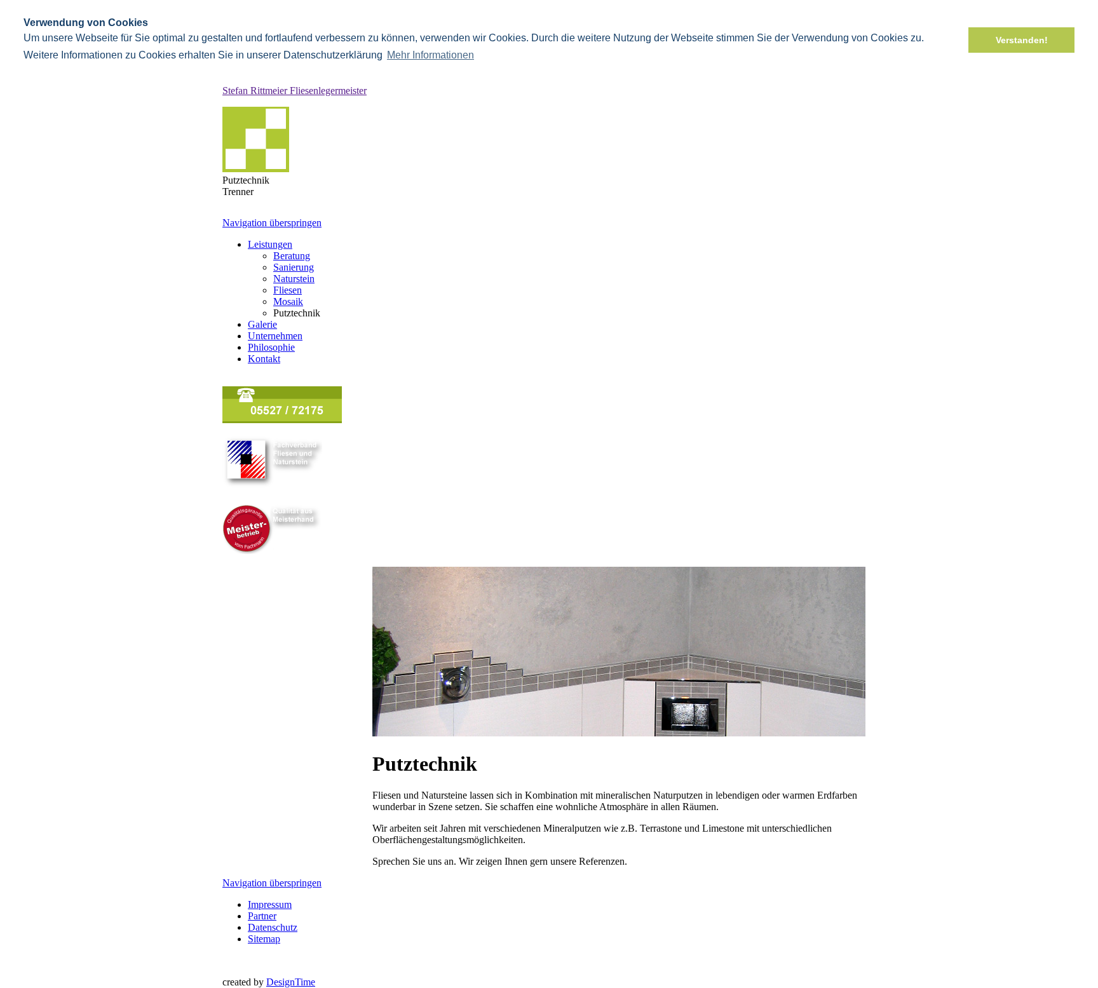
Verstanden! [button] (1022, 40)
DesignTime (290, 982)
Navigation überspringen (272, 222)
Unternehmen (275, 335)
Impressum (270, 904)
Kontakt (264, 358)
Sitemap (264, 938)
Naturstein (294, 278)
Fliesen (287, 290)
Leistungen (270, 244)
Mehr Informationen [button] (430, 55)
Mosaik (288, 301)
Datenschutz (272, 927)
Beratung (291, 255)
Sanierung (293, 267)
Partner (262, 915)
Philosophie (271, 347)
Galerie (262, 324)
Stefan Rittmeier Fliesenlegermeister (294, 90)
